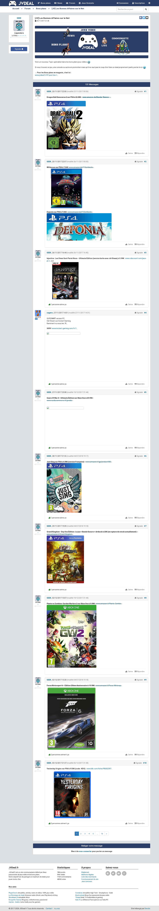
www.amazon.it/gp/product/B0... (99, 462)
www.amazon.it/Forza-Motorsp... (109, 686)
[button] (149, 3)
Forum (71, 3)
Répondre (140, 153)
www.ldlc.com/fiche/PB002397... (99, 769)
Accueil (15, 8)
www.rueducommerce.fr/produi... (60, 400)
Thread (77, 897)
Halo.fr (77, 900)
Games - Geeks (14, 902)
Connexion (123, 3)
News (59, 3)
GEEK (19, 18)
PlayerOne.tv (13, 893)
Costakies (78, 893)
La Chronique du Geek (16, 895)
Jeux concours (86, 881)
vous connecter (85, 851)
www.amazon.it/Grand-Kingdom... (60, 534)
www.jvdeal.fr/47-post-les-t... (46, 75)
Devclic (147, 909)
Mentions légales (87, 875)
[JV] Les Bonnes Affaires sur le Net (68, 8)
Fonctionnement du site (89, 879)
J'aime (130, 153)
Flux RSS (57, 909)
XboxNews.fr (13, 897)
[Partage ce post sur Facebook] (140, 17)
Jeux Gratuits (87, 3)
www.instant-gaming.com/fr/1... (65, 328)
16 (102, 834)
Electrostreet (79, 895)
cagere (50, 313)
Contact (49, 909)
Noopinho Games (15, 900)
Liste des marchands (88, 877)
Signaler (18, 49)
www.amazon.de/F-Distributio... (81, 167)
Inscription (140, 3)
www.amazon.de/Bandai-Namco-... (97, 97)
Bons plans (45, 3)
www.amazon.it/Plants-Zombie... (109, 604)
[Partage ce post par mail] (147, 17)
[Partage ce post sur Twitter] (143, 17)
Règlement (85, 872)
